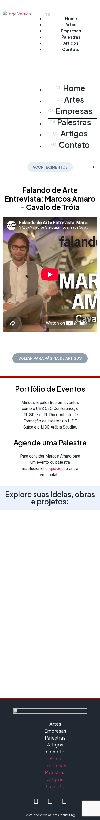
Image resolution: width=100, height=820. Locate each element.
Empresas (71, 30)
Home (71, 18)
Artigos (70, 43)
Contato (71, 49)
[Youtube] (64, 801)
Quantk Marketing (61, 815)
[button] (70, 61)
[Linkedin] (50, 801)
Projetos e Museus (50, 547)
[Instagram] (35, 801)
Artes (70, 24)
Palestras (71, 37)
